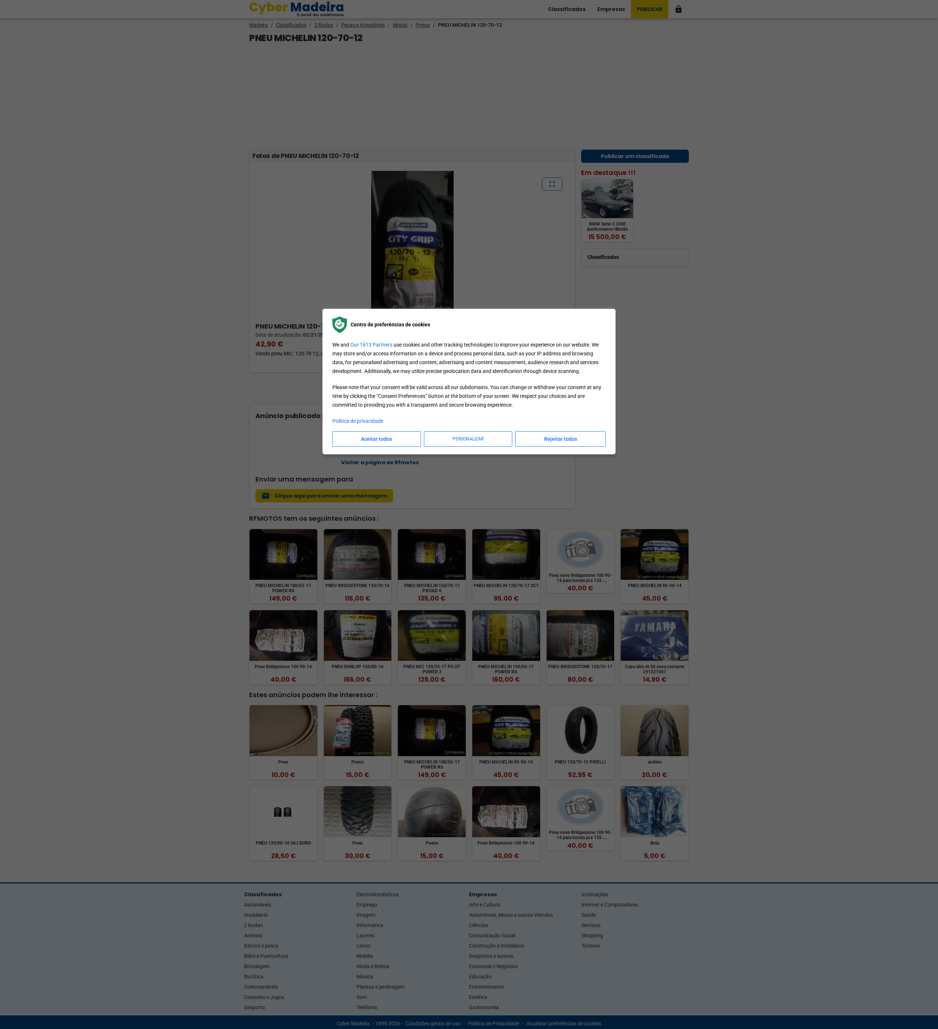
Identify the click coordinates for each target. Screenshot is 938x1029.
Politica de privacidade (357, 421)
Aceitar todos (376, 439)
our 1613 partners (371, 345)
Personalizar (468, 439)
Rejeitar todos (560, 439)
